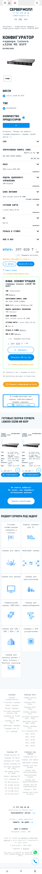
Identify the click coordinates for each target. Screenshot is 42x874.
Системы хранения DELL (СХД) (30, 717)
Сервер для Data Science (30, 793)
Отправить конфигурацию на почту (17, 273)
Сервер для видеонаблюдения (30, 781)
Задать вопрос (10, 270)
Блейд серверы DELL (30, 713)
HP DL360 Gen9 (12, 794)
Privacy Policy (15, 854)
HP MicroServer (12, 782)
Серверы (11, 695)
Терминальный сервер (30, 776)
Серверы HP (12, 752)
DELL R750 (30, 734)
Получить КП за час (26, 264)
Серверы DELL (30, 695)
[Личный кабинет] (21, 871)
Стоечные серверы (12, 702)
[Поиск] (37, 3)
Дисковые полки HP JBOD (12, 772)
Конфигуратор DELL (30, 698)
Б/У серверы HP (12, 779)
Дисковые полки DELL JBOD (30, 722)
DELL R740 (30, 737)
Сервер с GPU (30, 789)
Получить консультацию (21, 501)
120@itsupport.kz (21, 15)
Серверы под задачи (30, 753)
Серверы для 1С (12, 728)
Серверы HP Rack (12, 758)
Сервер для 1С (30, 757)
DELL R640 (30, 740)
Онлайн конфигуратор (12, 698)
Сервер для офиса (30, 760)
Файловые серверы (12, 725)
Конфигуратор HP (12, 755)
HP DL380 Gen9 (12, 791)
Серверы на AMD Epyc (12, 722)
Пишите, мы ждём (21, 822)
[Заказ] (7, 871)
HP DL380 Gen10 (12, 785)
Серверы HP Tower (12, 761)
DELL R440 (30, 743)
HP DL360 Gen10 (12, 788)
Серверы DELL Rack (30, 703)
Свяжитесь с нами (23, 405)
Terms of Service (31, 854)
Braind (26, 848)
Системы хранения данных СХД (12, 712)
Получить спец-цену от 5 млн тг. (17, 259)
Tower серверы (12, 705)
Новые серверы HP (12, 776)
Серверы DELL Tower (30, 708)
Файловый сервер (30, 763)
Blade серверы (12, 708)
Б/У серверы (12, 731)
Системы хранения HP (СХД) (12, 768)
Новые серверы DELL (30, 727)
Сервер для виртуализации (30, 771)
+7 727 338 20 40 (21, 13)
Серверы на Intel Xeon (12, 717)
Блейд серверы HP (12, 764)
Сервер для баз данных (30, 766)
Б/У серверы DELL (30, 731)
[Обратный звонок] (35, 871)
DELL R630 (30, 746)
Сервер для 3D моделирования (30, 785)
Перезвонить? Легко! (21, 813)
